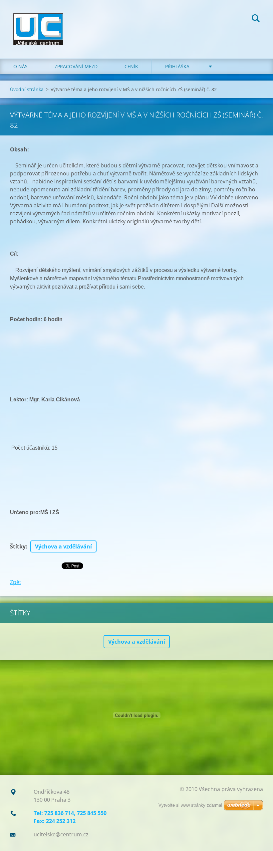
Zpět (15, 582)
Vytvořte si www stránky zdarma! (190, 805)
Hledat (256, 19)
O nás (20, 66)
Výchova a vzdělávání (63, 546)
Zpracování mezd (76, 66)
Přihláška (177, 66)
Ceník (131, 66)
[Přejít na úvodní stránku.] (38, 22)
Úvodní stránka (27, 89)
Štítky (18, 546)
